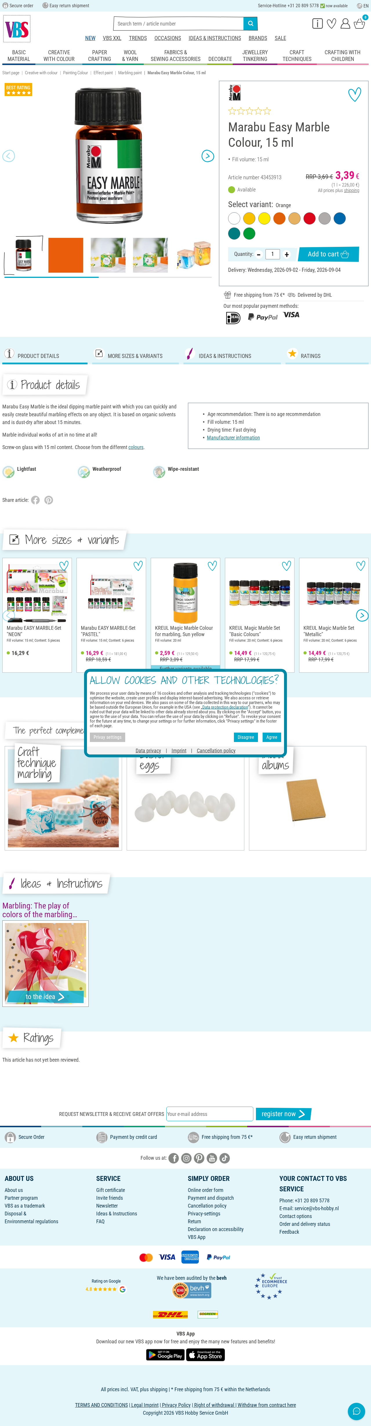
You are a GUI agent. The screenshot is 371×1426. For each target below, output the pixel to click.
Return (194, 1221)
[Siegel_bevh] (191, 1290)
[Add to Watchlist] (355, 94)
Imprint (179, 750)
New (90, 38)
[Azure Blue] (340, 218)
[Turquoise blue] (234, 233)
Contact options (295, 1216)
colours (135, 447)
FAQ (100, 1221)
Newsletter (107, 1206)
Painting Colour (75, 72)
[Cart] (359, 23)
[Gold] (294, 218)
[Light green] (249, 233)
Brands (258, 38)
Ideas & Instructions (215, 38)
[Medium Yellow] (249, 218)
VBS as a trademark (25, 1206)
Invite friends (109, 1198)
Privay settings (107, 737)
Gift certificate (110, 1190)
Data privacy (148, 750)
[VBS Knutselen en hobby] (16, 28)
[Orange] (279, 218)
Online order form (205, 1190)
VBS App (196, 1237)
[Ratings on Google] (106, 1286)
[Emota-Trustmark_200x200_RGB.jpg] (270, 1286)
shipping (351, 190)
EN (366, 6)
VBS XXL (112, 38)
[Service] (318, 23)
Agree (271, 737)
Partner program (21, 1198)
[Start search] (250, 23)
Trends (138, 38)
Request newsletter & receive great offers (111, 1114)
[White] (234, 218)
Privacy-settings (204, 1213)
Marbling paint (130, 72)
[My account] (345, 23)
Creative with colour (41, 72)
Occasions (167, 38)
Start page (10, 72)
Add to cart (323, 254)
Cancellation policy (207, 1206)
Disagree (246, 737)
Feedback (289, 1232)
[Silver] (325, 218)
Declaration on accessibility (216, 1229)
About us (14, 1190)
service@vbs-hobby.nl (316, 1208)
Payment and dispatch (211, 1198)
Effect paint (103, 72)
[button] (8, 155)
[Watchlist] (332, 23)
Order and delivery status (304, 1224)
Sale (280, 38)
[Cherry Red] (309, 218)
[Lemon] (264, 218)
